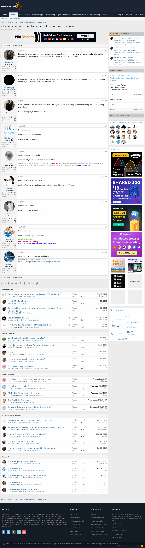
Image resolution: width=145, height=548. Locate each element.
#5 (106, 151)
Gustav (10, 361)
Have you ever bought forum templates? (26, 359)
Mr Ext (10, 450)
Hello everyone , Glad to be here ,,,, (24, 489)
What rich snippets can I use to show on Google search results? (36, 427)
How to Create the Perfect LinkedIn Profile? (27, 434)
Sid (9, 368)
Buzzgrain (104, 327)
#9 (106, 252)
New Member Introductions (36, 354)
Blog (116, 527)
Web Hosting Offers (97, 14)
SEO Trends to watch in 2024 (20, 441)
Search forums (15, 18)
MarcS (105, 310)
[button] (30, 14)
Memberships (37, 14)
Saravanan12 (103, 422)
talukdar (104, 436)
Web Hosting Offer (97, 521)
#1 (106, 50)
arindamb (11, 347)
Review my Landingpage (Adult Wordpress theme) (30, 324)
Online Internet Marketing (34, 340)
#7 (106, 202)
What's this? (139, 109)
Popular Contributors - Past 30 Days (126, 122)
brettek (10, 320)
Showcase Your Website (31, 327)
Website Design (28, 361)
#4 (106, 126)
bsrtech (10, 388)
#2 (106, 75)
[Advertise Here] (135, 281)
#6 (106, 176)
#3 (106, 101)
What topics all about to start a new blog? (26, 338)
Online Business (75, 518)
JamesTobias (12, 340)
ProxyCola (11, 478)
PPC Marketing (75, 524)
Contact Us (118, 534)
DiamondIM (12, 436)
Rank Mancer (103, 463)
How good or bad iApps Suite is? (22, 366)
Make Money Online (29, 296)
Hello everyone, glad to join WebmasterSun (27, 475)
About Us (118, 524)
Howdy (11, 352)
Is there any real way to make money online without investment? (128, 39)
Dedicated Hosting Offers (99, 535)
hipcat (105, 477)
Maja (9, 303)
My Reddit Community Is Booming (23, 393)
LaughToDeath (12, 354)
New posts (4, 18)
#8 (106, 227)
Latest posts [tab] (114, 33)
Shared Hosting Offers (98, 524)
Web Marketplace (79, 14)
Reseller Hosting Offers (98, 528)
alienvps (104, 491)
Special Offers (62, 14)
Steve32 (9, 113)
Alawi (105, 450)
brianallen (11, 409)
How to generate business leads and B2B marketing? (32, 448)
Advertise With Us (121, 531)
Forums (13, 14)
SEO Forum (73, 514)
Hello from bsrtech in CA (19, 386)
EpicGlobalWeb (102, 429)
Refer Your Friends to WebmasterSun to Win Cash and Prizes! (125, 78)
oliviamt (10, 484)
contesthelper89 (102, 409)
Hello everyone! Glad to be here (22, 461)
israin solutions (13, 471)
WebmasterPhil (102, 296)
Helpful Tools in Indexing (19, 301)
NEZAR (10, 296)
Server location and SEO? (19, 317)
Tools (113, 109)
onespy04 (104, 443)
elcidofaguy (9, 87)
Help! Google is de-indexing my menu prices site (29, 379)
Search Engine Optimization (31, 320)
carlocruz (11, 463)
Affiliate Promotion (97, 518)
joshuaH (10, 422)
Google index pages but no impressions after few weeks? (125, 49)
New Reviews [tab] (125, 115)
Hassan (9, 264)
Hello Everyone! (15, 468)
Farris (10, 395)
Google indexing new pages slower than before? (29, 407)
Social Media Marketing (36, 395)
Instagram (117, 64)
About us (131, 546)
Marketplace (119, 538)
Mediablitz (6, 29)
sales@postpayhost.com (32, 262)
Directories (32, 402)
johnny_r (10, 327)
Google (24, 303)
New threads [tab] (125, 33)
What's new (23, 14)
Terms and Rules (122, 546)
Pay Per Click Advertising (31, 422)
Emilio (9, 188)
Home (4, 14)
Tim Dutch (9, 239)
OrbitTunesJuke (13, 492)
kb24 (105, 388)
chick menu (11, 381)
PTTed (9, 163)
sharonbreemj (102, 303)
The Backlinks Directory (18, 400)
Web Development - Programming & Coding (34, 368)
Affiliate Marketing (76, 528)
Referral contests (116, 70)
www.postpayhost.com (53, 262)
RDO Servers (9, 138)
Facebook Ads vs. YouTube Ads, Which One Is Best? (31, 420)
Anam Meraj (12, 443)
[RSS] (142, 546)
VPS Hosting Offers (97, 531)
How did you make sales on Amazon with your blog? (31, 345)
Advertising (50, 14)
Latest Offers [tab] (114, 115)
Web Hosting (27, 313)
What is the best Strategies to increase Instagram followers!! (125, 59)
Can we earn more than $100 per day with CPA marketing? (34, 294)
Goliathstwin (12, 429)
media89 (104, 340)
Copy (112, 104)
